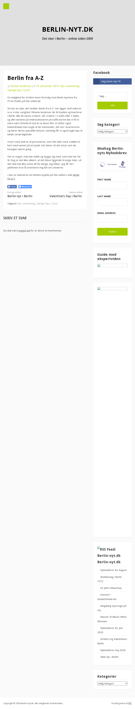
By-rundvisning (70, 86)
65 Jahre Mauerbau (111, 587)
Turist (26, 90)
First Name (104, 179)
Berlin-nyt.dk (67, 29)
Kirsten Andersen (21, 86)
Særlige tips (14, 90)
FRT (130, 703)
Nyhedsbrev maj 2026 (113, 650)
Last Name (104, 196)
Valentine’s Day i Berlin (66, 194)
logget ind (24, 230)
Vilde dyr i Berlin (109, 656)
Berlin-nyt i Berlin (19, 194)
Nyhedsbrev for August (113, 570)
